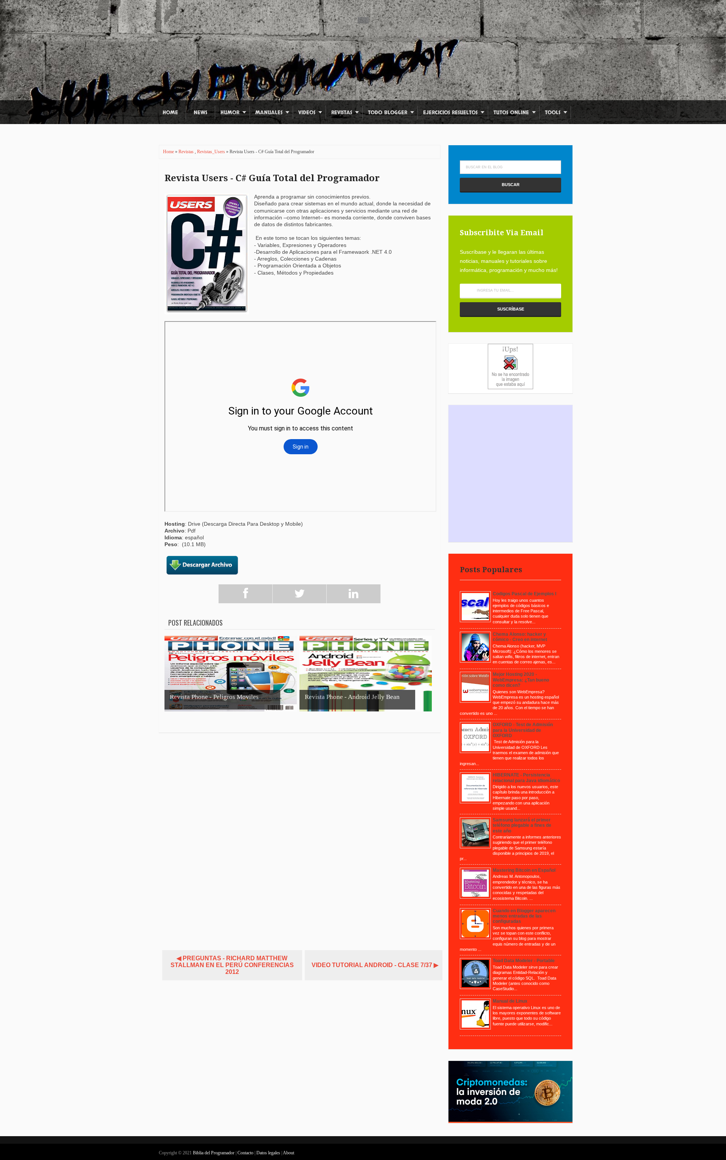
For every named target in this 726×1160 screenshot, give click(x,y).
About (288, 1152)
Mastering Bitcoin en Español (524, 870)
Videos (306, 112)
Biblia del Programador (213, 1152)
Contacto (245, 1152)
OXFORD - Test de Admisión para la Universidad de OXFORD (523, 730)
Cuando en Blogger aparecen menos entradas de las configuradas (524, 916)
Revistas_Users (211, 151)
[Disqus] (300, 838)
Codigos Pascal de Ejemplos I (524, 593)
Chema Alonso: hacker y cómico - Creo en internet (520, 637)
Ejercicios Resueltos (450, 112)
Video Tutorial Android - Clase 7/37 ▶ (375, 965)
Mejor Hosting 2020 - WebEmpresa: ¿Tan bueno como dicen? (521, 680)
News (200, 112)
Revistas (341, 112)
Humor (229, 112)
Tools (552, 112)
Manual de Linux (510, 1001)
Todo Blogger (387, 112)
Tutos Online (511, 112)
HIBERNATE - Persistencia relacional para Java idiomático (526, 777)
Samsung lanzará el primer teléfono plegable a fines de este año (522, 825)
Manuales (268, 112)
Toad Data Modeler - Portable (524, 960)
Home (170, 112)
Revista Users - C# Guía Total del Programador (272, 178)
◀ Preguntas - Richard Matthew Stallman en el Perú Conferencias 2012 (232, 965)
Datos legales (268, 1152)
